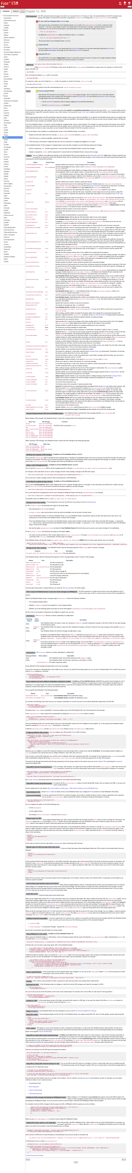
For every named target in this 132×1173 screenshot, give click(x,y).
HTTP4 (7, 113)
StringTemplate (9, 239)
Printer (7, 181)
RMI (6, 201)
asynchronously (57, 843)
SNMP (7, 225)
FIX (6, 86)
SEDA (6, 210)
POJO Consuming (79, 1011)
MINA (7, 162)
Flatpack (7, 89)
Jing (6, 135)
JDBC (6, 130)
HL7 (6, 108)
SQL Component (10, 235)
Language (8, 147)
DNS (6, 69)
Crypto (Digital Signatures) (13, 52)
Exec (6, 81)
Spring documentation (94, 186)
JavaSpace (8, 123)
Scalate (7, 208)
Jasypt (7, 120)
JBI (6, 125)
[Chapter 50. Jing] (2, 7)
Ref (6, 196)
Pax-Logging (8, 183)
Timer (7, 244)
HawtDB (7, 98)
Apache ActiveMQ (53, 48)
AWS (6, 30)
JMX (6, 140)
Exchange (105, 386)
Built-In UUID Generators (98, 315)
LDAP (6, 149)
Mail (6, 159)
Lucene (7, 157)
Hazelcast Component (11, 101)
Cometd (7, 47)
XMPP (7, 254)
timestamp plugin (49, 890)
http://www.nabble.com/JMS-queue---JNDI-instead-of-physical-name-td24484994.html (73, 788)
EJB (6, 71)
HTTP (6, 110)
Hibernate (8, 106)
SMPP (7, 222)
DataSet (7, 62)
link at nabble (50, 792)
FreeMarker (8, 91)
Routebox (8, 203)
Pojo (6, 179)
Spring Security (9, 230)
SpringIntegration (10, 227)
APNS (6, 28)
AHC (6, 23)
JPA (6, 142)
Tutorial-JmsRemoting (45, 1031)
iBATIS (7, 115)
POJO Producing (91, 1011)
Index (6, 261)
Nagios (7, 171)
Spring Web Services (11, 232)
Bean (6, 35)
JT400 (7, 145)
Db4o (6, 64)
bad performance (81, 96)
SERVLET (7, 213)
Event (7, 76)
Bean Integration (34, 1087)
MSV (6, 166)
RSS (6, 205)
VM (6, 252)
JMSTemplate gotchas (35, 1093)
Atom (6, 33)
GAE (6, 96)
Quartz (7, 188)
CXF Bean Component (11, 54)
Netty (6, 174)
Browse (7, 40)
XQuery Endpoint (10, 257)
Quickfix (7, 193)
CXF (6, 57)
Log (6, 154)
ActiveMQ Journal (10, 20)
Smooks (7, 220)
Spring (75, 732)
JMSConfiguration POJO (97, 155)
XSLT (6, 259)
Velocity (7, 249)
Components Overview (11, 15)
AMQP (7, 25)
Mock (7, 164)
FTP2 (6, 93)
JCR (6, 127)
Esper (7, 74)
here (33, 114)
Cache (7, 42)
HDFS (6, 103)
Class (6, 45)
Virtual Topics (85, 112)
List (6, 152)
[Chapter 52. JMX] (130, 7)
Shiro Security (9, 215)
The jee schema (32, 779)
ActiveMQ (75, 48)
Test (6, 242)
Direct (7, 67)
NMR (6, 176)
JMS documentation (68, 588)
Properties (8, 186)
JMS (82, 16)
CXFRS (7, 59)
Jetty (6, 132)
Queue (7, 191)
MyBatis (7, 169)
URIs (104, 761)
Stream (7, 237)
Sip (6, 218)
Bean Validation (9, 37)
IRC (6, 118)
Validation (8, 247)
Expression (86, 1078)
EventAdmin (8, 79)
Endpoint (100, 761)
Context (7, 50)
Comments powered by (34, 1155)
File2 (6, 84)
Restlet (7, 198)
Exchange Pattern (94, 351)
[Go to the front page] (76, 1162)
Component (118, 761)
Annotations (34, 1011)
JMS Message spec (90, 502)
